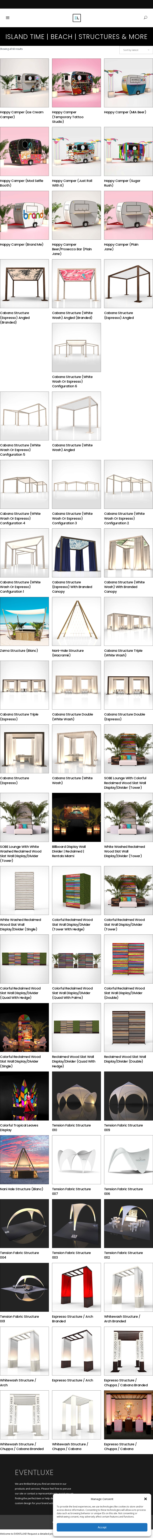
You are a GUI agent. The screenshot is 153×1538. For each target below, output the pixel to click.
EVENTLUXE (34, 1472)
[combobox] (136, 50)
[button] (145, 1499)
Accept (102, 1527)
